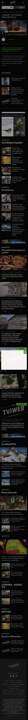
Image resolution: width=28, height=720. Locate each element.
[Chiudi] (25, 352)
